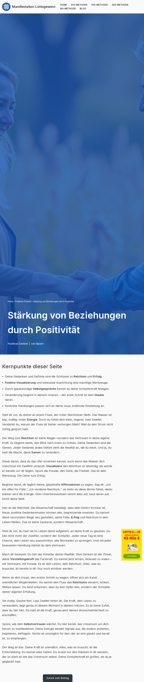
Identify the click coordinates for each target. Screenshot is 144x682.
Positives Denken (23, 301)
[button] (57, 678)
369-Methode (120, 4)
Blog (83, 8)
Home (63, 4)
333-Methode (79, 4)
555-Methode (99, 4)
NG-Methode (68, 8)
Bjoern (40, 343)
